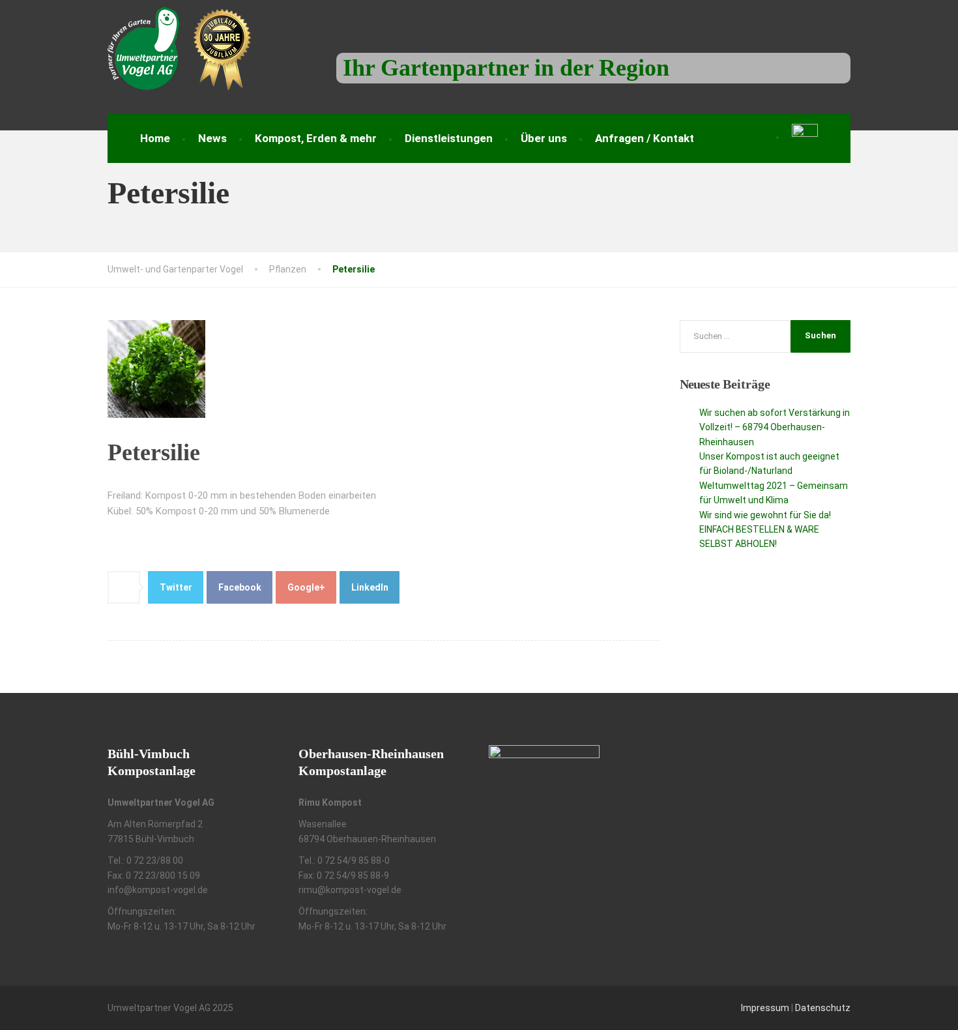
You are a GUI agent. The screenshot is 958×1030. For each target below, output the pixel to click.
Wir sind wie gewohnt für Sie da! (765, 515)
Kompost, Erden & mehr (316, 138)
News (212, 138)
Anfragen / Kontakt (644, 138)
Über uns (544, 138)
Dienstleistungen (449, 138)
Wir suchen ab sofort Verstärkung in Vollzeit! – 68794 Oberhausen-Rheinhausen (774, 427)
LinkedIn (369, 587)
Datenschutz (822, 1008)
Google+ (306, 587)
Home (155, 138)
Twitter (176, 587)
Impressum (765, 1008)
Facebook (239, 587)
